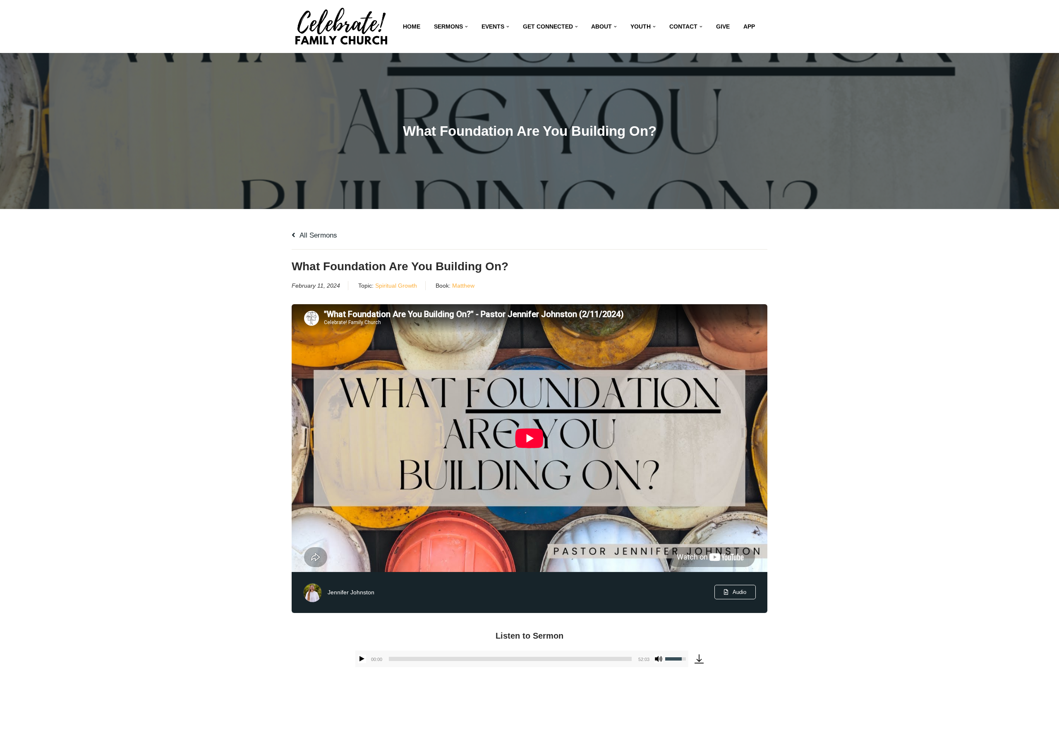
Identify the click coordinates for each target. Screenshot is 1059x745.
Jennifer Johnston (351, 592)
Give (723, 27)
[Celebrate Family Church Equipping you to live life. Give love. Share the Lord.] (341, 26)
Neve (302, 734)
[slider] (510, 659)
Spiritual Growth (396, 285)
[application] (521, 659)
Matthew (463, 285)
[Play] (362, 659)
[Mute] (658, 659)
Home (411, 27)
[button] (466, 26)
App (749, 27)
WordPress (371, 734)
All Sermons (317, 235)
